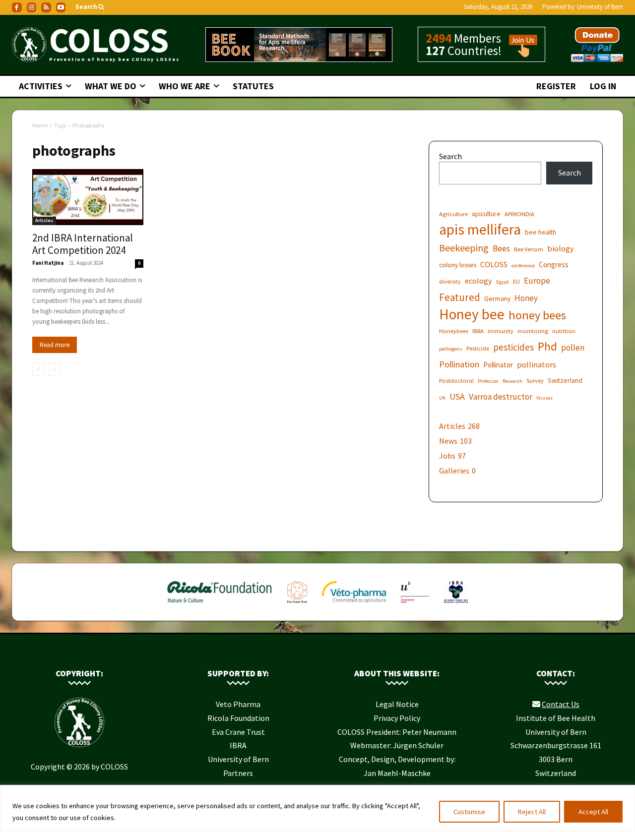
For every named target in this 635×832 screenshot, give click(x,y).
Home (40, 125)
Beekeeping (464, 247)
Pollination (459, 364)
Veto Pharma (238, 704)
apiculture (486, 213)
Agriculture (453, 214)
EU (516, 281)
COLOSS (494, 264)
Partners (238, 773)
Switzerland (565, 380)
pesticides (513, 347)
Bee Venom (528, 249)
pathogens (450, 349)
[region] (317, 808)
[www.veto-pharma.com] (354, 605)
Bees (501, 248)
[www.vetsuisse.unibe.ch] (415, 605)
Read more (54, 345)
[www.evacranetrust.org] (297, 605)
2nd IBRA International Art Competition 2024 (82, 244)
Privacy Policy (397, 718)
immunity (500, 331)
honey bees (537, 315)
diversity (450, 281)
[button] (90, 7)
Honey (526, 298)
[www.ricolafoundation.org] (220, 605)
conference (523, 265)
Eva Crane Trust (238, 732)
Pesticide (477, 348)
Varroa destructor (500, 397)
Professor (488, 381)
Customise (469, 811)
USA (457, 396)
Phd (547, 346)
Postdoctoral (456, 380)
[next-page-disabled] (54, 369)
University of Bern (600, 6)
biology (560, 248)
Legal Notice (397, 704)
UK (442, 398)
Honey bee (472, 314)
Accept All (593, 811)
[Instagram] (32, 7)
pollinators (536, 364)
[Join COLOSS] (519, 52)
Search (450, 156)
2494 (438, 38)
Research (512, 381)
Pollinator (498, 364)
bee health (540, 232)
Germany (497, 298)
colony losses (457, 264)
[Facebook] (17, 7)
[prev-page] (38, 369)
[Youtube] (61, 7)
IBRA (478, 331)
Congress (554, 264)
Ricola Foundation (238, 718)
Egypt (502, 282)
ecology (478, 281)
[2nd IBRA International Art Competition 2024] (87, 197)
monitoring (532, 331)
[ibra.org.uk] (456, 605)
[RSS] (46, 7)
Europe (537, 281)
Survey (535, 380)
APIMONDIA (519, 214)
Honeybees (453, 331)
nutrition (563, 331)
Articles (44, 220)
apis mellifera (480, 229)
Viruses (544, 398)
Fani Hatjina (48, 262)
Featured (459, 297)
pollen (572, 348)
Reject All (532, 811)
